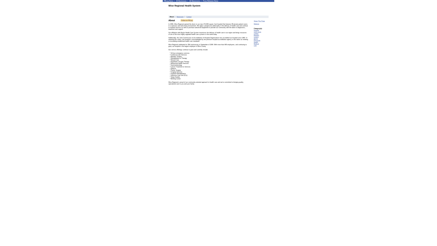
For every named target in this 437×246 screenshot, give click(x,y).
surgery (256, 37)
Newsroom (180, 17)
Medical (256, 44)
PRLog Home (168, 1)
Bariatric (256, 35)
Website (256, 24)
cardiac (256, 34)
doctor (256, 39)
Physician (257, 40)
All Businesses (181, 1)
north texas (257, 32)
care (255, 45)
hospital (256, 30)
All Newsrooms (194, 1)
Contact (189, 17)
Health (256, 42)
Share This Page (259, 21)
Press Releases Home (210, 1)
